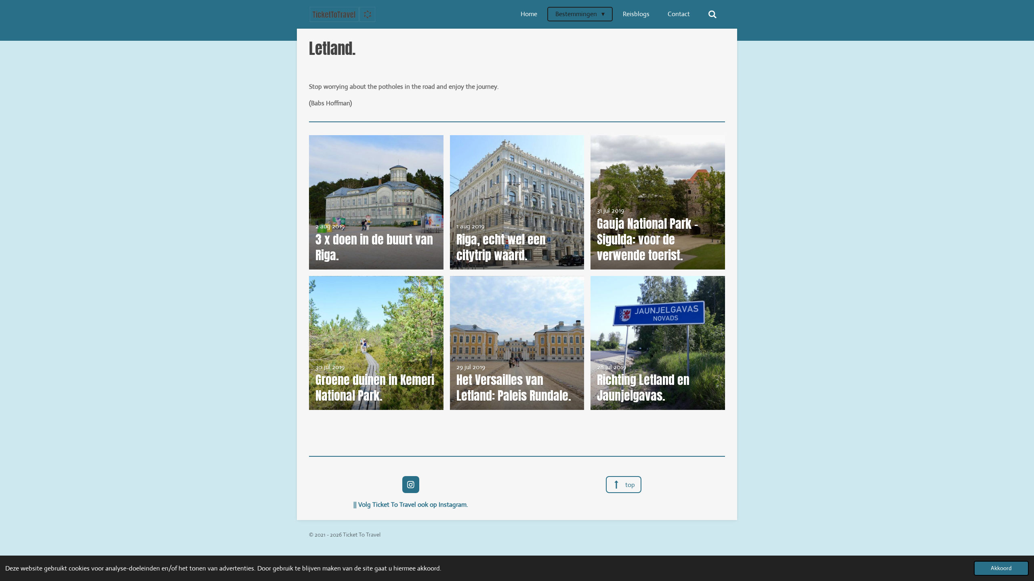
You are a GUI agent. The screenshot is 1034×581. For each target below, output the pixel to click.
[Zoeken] (712, 14)
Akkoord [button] (1001, 568)
